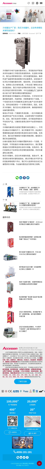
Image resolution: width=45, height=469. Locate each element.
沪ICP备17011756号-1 (22, 465)
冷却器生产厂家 (33, 90)
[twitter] (28, 177)
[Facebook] (24, 177)
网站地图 (31, 463)
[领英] (20, 177)
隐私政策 (25, 463)
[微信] (17, 177)
